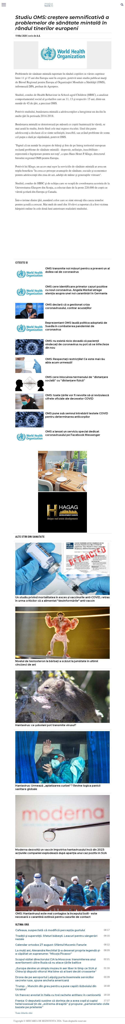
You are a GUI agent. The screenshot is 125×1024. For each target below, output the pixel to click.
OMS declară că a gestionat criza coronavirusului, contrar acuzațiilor (68, 306)
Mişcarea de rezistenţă (62, 4)
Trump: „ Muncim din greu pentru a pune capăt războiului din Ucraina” (55, 988)
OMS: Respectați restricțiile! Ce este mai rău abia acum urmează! (75, 361)
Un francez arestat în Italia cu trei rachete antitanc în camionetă (58, 995)
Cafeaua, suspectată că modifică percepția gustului (50, 930)
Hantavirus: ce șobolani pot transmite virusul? (45, 725)
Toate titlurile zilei (23, 1012)
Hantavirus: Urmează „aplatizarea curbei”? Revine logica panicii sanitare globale (57, 787)
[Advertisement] (62, 236)
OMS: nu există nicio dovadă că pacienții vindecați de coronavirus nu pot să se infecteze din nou (77, 344)
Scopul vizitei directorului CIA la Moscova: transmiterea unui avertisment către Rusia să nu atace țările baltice (55, 961)
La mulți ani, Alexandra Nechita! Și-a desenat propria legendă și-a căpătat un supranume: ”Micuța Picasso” (57, 952)
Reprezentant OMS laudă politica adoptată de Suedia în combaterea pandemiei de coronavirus (76, 326)
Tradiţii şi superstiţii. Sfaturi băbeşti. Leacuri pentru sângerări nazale (56, 937)
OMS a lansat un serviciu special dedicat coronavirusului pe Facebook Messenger (72, 433)
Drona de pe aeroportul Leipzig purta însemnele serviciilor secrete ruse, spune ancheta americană (54, 979)
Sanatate (38, 536)
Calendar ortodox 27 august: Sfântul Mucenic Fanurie (51, 944)
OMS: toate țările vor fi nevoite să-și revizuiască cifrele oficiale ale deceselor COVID (77, 397)
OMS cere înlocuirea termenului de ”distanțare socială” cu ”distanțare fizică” (76, 379)
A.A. (39, 36)
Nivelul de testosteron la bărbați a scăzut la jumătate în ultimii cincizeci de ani (56, 663)
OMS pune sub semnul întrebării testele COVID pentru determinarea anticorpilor (76, 415)
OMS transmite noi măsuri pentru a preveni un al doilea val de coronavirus (77, 270)
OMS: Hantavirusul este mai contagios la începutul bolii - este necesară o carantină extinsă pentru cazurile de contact (56, 915)
